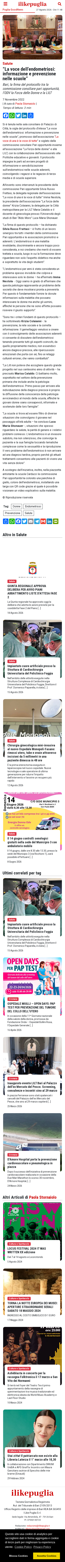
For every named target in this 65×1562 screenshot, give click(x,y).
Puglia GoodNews (13, 9)
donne (16, 506)
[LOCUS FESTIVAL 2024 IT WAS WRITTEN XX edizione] (32, 1231)
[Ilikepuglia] (32, 4)
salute (28, 513)
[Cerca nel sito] (59, 4)
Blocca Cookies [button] (18, 1555)
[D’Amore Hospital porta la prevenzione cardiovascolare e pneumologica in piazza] (32, 1142)
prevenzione (12, 513)
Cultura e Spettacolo (19, 1244)
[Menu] (5, 4)
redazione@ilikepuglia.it (38, 1526)
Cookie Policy (23, 1546)
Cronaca (13, 999)
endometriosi (33, 506)
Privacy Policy (42, 1546)
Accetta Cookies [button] (46, 1555)
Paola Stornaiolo (25, 103)
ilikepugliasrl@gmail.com (37, 1529)
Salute (8, 63)
